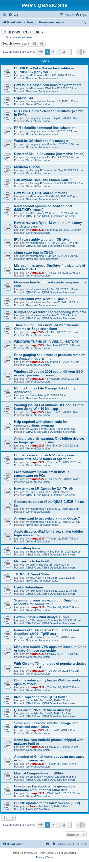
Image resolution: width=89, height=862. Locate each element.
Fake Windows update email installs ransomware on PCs (41, 473)
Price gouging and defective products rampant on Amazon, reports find (49, 356)
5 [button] (69, 52)
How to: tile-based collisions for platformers (47, 85)
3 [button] (58, 52)
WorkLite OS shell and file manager (41, 141)
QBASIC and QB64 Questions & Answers (51, 216)
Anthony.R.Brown (40, 170)
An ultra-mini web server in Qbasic (40, 299)
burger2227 (37, 229)
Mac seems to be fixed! (31, 561)
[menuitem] (13, 15)
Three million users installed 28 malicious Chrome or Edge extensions (46, 327)
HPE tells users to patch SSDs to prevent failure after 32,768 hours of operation (45, 457)
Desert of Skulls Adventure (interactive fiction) (49, 154)
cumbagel (35, 776)
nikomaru (35, 590)
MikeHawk (36, 75)
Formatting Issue (27, 548)
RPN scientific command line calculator (44, 128)
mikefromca (37, 242)
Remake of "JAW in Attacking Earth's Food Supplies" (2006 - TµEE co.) (46, 632)
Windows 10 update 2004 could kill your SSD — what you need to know (48, 373)
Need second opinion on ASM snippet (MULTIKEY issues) (43, 208)
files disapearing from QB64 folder (40, 697)
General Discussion (38, 104)
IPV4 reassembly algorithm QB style (41, 239)
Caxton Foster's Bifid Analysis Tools (41, 617)
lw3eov (34, 428)
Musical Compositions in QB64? (39, 773)
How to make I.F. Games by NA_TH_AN (43, 489)
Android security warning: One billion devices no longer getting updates (49, 440)
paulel (33, 700)
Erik (32, 395)
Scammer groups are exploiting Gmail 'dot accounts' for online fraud (46, 602)
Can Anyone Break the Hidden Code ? (43, 180)
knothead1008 (38, 551)
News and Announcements (42, 78)
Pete (32, 806)
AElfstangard (37, 620)
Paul (32, 492)
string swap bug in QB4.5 (33, 252)
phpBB (31, 852)
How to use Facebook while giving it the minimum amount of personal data (44, 788)
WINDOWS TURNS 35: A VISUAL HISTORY (46, 342)
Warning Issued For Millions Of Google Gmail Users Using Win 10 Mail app (49, 407)
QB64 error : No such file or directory (42, 710)
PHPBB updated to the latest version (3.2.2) (47, 803)
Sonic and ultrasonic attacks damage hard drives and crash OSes (46, 725)
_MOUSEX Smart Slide (31, 574)
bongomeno (37, 101)
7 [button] (78, 52)
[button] (40, 52)
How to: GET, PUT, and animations (40, 193)
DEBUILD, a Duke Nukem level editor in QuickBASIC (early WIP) (44, 70)
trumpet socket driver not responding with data (50, 312)
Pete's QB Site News (38, 809)
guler (33, 564)
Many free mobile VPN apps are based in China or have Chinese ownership (50, 648)
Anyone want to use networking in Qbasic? (47, 518)
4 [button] (64, 52)
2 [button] (53, 52)
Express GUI (23, 98)
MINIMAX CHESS (27, 167)
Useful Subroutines (29, 587)
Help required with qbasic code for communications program (40, 423)
